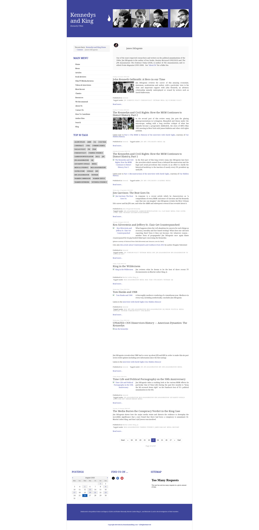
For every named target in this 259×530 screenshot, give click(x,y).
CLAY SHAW (166, 211)
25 (162, 440)
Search (78, 123)
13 (90, 490)
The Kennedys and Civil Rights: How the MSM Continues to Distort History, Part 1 (147, 155)
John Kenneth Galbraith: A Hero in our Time (139, 79)
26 (166, 440)
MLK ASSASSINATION (98, 167)
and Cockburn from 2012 (155, 245)
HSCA (98, 156)
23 (106, 492)
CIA (94, 142)
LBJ (92, 160)
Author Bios (79, 118)
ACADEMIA (161, 180)
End (179, 440)
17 (74, 492)
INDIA (162, 100)
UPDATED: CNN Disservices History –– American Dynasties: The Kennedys (150, 324)
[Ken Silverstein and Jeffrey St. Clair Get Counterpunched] (123, 230)
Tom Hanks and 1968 (125, 292)
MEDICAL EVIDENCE (81, 167)
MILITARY (116, 310)
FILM (94, 149)
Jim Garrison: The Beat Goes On (131, 192)
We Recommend (81, 102)
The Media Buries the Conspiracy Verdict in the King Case (146, 411)
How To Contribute (82, 114)
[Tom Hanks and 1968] (123, 295)
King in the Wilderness (126, 266)
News (77, 68)
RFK (97, 171)
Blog (77, 127)
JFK (103, 156)
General (125, 98)
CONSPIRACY (79, 145)
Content (80, 50)
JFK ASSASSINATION (82, 160)
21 (145, 440)
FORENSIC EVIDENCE (96, 153)
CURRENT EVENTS (98, 145)
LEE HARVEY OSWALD (82, 164)
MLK (146, 280)
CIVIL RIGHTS (152, 141)
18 (132, 440)
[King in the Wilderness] (123, 269)
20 (140, 440)
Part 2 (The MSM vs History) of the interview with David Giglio (149, 135)
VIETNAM (94, 175)
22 (149, 440)
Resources (79, 98)
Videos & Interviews (83, 85)
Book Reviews (80, 77)
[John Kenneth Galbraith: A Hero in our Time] (123, 87)
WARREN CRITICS (99, 178)
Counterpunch (139, 245)
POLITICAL (174, 309)
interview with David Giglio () (142, 302)
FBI (89, 149)
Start (123, 440)
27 (171, 440)
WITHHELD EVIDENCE (99, 182)
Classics (78, 93)
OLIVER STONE (80, 171)
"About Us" (152, 65)
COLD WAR (102, 142)
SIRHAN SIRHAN (131, 399)
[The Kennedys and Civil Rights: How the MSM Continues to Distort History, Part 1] (123, 164)
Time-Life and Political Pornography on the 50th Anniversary (149, 379)
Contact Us (79, 110)
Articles (78, 73)
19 (136, 440)
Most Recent (80, 89)
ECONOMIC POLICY (175, 100)
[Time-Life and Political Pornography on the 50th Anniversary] (123, 385)
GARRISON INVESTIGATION (84, 156)
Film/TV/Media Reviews (84, 81)
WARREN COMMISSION (82, 178)
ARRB (89, 142)
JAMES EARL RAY (119, 399)
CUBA (88, 145)
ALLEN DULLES (80, 142)
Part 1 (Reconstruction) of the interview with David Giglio (146, 174)
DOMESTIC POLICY (133, 100)
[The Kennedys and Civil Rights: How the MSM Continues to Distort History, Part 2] (123, 123)
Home (77, 64)
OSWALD (90, 171)
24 (158, 440)
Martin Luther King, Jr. (130, 277)
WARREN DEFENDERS (82, 182)
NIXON (167, 309)
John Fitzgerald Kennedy (131, 209)
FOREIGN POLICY (80, 153)
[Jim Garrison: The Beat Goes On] (123, 197)
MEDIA (94, 164)
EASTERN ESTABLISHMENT (140, 212)
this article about (127, 245)
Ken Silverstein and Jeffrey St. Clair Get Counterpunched (146, 224)
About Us (78, 106)
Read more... (117, 104)
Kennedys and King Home (96, 47)
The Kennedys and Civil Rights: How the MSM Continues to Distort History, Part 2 (147, 114)
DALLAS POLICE (80, 149)
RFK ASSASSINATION (82, 175)
